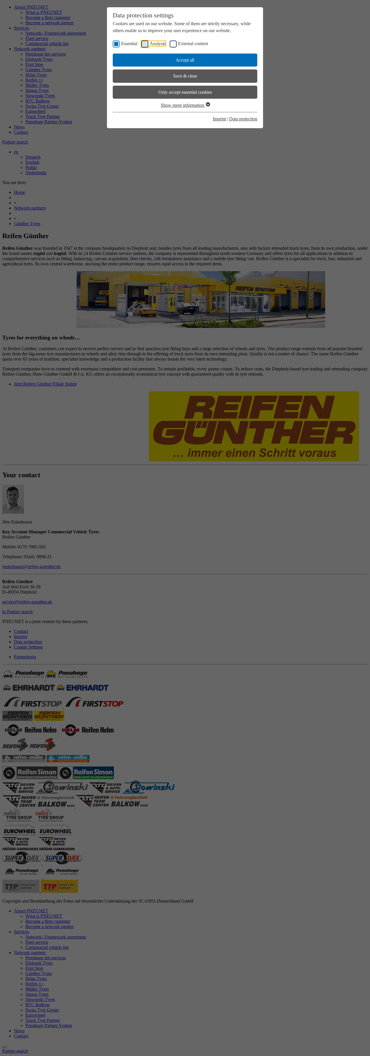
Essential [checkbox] (129, 43)
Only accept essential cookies (185, 92)
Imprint (219, 118)
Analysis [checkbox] (158, 43)
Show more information (183, 105)
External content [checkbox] (193, 43)
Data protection (243, 118)
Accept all (185, 60)
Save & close (185, 76)
